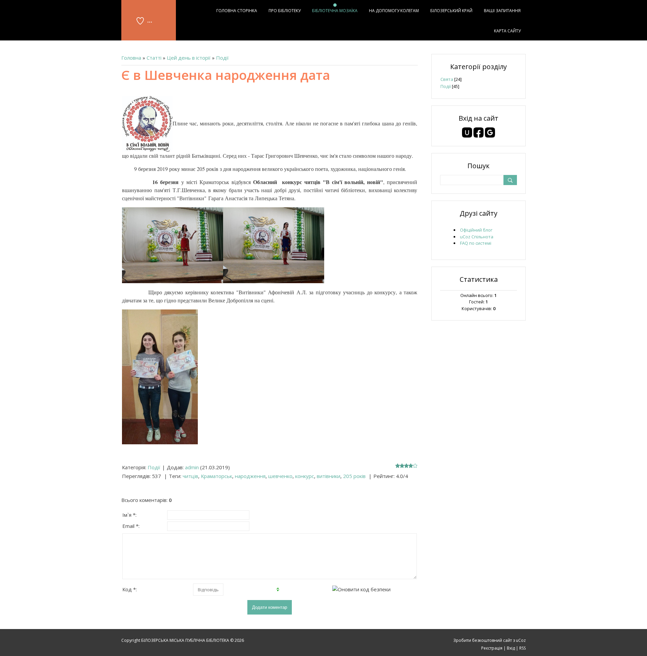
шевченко (280, 476)
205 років (354, 476)
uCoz (521, 640)
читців (190, 476)
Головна (131, 57)
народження (250, 476)
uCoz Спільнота (476, 237)
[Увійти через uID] (467, 132)
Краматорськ (216, 476)
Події (222, 57)
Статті (154, 57)
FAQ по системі (475, 243)
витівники (328, 476)
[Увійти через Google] (490, 132)
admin (192, 467)
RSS (522, 648)
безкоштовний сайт (492, 640)
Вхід (511, 648)
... (149, 20)
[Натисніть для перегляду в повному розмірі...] (147, 123)
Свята (446, 79)
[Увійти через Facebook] (478, 132)
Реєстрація (491, 648)
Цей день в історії (189, 57)
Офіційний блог (476, 230)
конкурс (304, 476)
